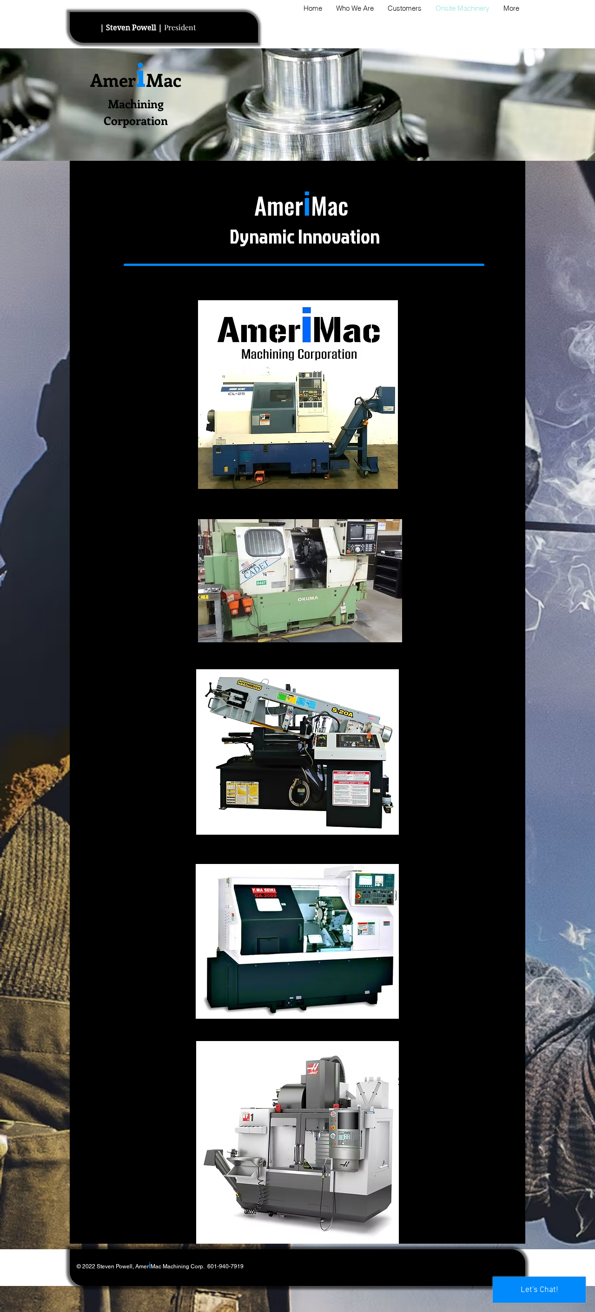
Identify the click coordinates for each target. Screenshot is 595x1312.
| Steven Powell (132, 27)
